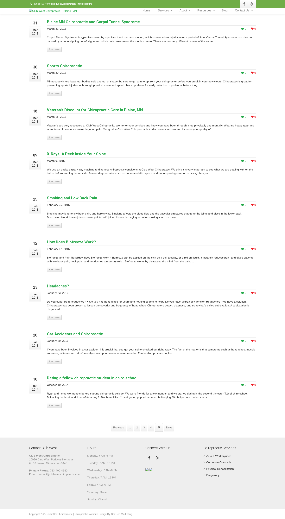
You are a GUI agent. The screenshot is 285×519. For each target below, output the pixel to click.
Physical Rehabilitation (220, 468)
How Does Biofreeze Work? (71, 242)
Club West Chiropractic (60, 514)
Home (146, 10)
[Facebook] (244, 4)
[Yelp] (252, 4)
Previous (118, 427)
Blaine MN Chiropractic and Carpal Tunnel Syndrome (93, 22)
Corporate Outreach (218, 462)
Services (163, 10)
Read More (54, 49)
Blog (224, 10)
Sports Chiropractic (64, 66)
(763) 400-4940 (42, 4)
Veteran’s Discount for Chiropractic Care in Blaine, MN (95, 110)
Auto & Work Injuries (218, 456)
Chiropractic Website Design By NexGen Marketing (103, 514)
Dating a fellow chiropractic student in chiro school (92, 378)
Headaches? (58, 286)
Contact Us (242, 10)
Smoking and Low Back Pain (72, 198)
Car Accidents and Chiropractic (75, 334)
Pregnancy (212, 475)
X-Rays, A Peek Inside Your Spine (76, 154)
